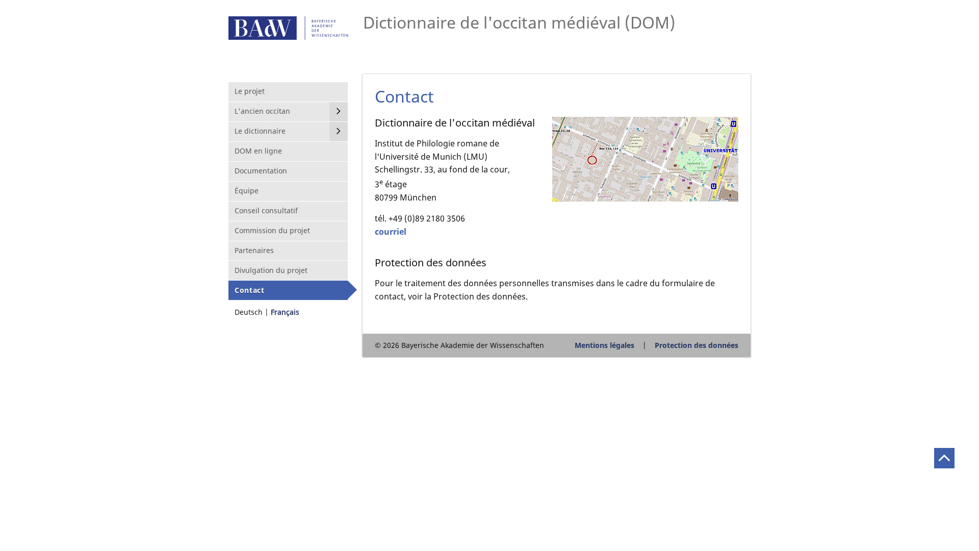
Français (285, 312)
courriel (390, 231)
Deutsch (249, 312)
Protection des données (696, 345)
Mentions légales (604, 345)
